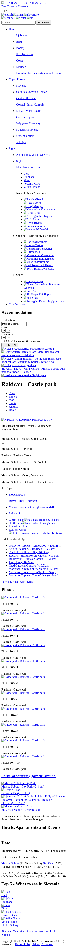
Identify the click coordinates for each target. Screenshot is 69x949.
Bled (19, 41)
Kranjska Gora (24, 54)
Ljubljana (21, 35)
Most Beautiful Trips (28, 167)
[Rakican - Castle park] (23, 597)
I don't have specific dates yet (23, 341)
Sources (40, 226)
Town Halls (47, 268)
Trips (12, 393)
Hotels (12, 29)
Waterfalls (44, 229)
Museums (43, 261)
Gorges (39, 206)
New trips (18, 931)
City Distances (17, 304)
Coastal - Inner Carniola (30, 104)
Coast (19, 60)
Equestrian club (18, 526)
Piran (27, 180)
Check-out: (7, 334)
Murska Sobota (10, 863)
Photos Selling (9, 925)
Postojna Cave (32, 183)
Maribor (21, 66)
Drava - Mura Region (28, 110)
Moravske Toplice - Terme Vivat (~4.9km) (33, 575)
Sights (12, 148)
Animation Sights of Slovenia (33, 154)
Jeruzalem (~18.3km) (21, 562)
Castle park (15, 523)
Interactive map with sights (17, 581)
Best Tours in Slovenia (14, 6)
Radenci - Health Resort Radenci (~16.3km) (34, 555)
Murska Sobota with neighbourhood (31, 507)
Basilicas (42, 242)
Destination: (8, 320)
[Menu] (8, 11)
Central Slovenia (26, 98)
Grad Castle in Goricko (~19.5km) (29, 565)
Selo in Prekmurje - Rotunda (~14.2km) (32, 548)
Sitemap (6, 931)
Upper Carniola (25, 135)
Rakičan (48, 863)
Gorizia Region (25, 117)
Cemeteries (45, 248)
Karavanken (48, 209)
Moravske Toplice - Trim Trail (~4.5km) (32, 572)
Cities (36, 252)
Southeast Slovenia (27, 129)
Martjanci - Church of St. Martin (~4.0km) (33, 568)
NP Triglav (45, 216)
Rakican (26, 371)
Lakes (36, 212)
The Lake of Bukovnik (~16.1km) (29, 552)
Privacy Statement (42, 944)
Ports (35, 291)
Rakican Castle (17, 529)
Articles (43, 931)
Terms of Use (22, 944)
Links (53, 931)
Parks (36, 219)
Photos (13, 396)
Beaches (41, 199)
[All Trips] (2, 443)
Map (11, 400)
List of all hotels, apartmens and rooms (38, 73)
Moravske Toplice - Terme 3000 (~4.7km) (33, 545)
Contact (6, 934)
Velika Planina (32, 186)
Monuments (47, 258)
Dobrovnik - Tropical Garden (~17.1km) (32, 558)
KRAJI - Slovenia (35, 3)
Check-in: (7, 327)
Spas (35, 297)
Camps (39, 281)
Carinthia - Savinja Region (31, 91)
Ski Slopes (45, 294)
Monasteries (47, 255)
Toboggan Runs (54, 301)
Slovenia (21, 85)
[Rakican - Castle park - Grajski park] (23, 375)
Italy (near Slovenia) (28, 123)
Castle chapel (16, 519)
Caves (37, 202)
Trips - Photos (17, 79)
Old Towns (46, 265)
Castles (39, 245)
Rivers (38, 222)
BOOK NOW (9, 345)
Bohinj (20, 48)
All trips (21, 142)
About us (31, 931)
